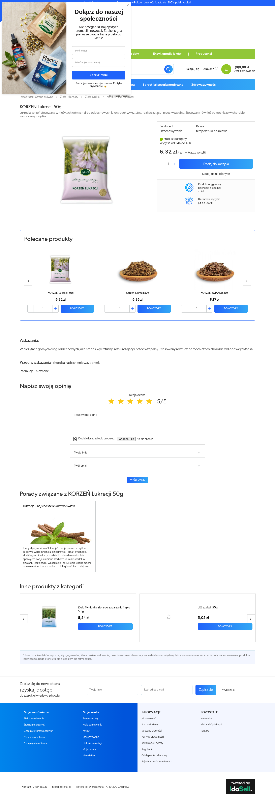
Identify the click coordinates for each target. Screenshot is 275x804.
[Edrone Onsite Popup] (137, 402)
